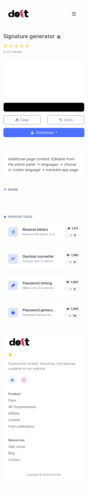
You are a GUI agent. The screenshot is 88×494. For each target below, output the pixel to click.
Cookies (14, 420)
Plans (12, 400)
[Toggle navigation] (74, 14)
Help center (16, 446)
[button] (43, 107)
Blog (11, 453)
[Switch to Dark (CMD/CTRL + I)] (10, 355)
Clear (24, 120)
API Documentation (22, 407)
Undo (68, 120)
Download (45, 132)
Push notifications (21, 426)
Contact (14, 459)
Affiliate (13, 413)
